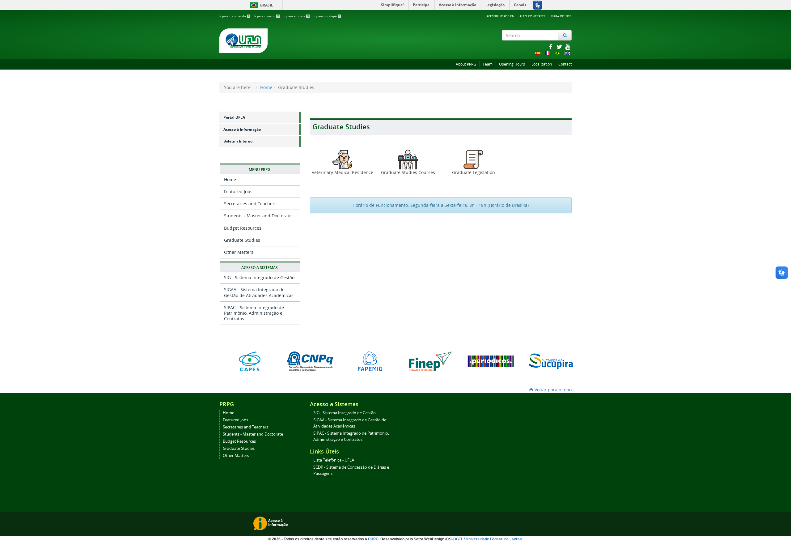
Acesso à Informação (242, 129)
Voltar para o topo (552, 390)
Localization (541, 64)
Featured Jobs (238, 191)
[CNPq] (309, 361)
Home (266, 87)
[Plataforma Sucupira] (550, 361)
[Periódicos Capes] (490, 361)
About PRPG (466, 64)
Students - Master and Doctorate (258, 216)
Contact (565, 64)
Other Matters (238, 252)
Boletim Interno (237, 141)
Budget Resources (242, 228)
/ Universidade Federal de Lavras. (493, 539)
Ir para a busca (296, 16)
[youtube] (568, 46)
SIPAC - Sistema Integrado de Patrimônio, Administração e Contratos (254, 312)
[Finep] (430, 361)
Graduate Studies (242, 240)
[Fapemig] (370, 361)
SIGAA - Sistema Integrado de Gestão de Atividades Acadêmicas (259, 292)
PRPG (373, 539)
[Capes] (249, 361)
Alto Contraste (532, 16)
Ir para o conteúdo (234, 16)
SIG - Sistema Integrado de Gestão (259, 277)
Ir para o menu (266, 16)
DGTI (458, 539)
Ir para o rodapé (327, 16)
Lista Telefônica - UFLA (333, 460)
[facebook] (551, 46)
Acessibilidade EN (500, 16)
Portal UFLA (234, 117)
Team (488, 64)
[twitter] (560, 46)
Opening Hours (512, 64)
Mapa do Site (561, 16)
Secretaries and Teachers (250, 204)
